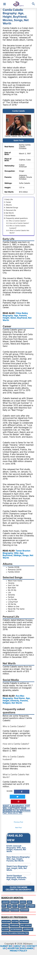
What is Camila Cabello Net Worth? (19, 232)
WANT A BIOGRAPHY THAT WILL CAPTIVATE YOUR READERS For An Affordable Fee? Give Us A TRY (17, 809)
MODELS (5, 925)
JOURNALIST (28, 929)
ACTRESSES (24, 921)
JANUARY (5, 902)
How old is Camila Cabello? (19, 223)
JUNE (9, 906)
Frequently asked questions (17, 218)
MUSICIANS (6, 921)
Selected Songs (12, 207)
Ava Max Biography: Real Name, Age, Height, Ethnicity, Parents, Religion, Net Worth (16, 699)
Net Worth (10, 213)
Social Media (10, 215)
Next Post (18, 827)
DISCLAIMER (26, 948)
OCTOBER (5, 910)
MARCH (23, 902)
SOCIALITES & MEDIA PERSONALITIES (15, 933)
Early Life (9, 199)
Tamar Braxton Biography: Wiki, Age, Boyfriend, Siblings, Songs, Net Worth (18, 554)
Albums (9, 205)
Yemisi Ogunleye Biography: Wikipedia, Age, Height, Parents (16, 877)
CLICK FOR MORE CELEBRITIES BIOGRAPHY (18, 888)
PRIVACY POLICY (18, 950)
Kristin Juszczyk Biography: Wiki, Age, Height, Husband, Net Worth (16, 848)
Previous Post (18, 822)
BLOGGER (5, 929)
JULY (14, 906)
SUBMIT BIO (6, 946)
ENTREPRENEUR (16, 929)
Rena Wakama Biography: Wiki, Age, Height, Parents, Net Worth (18, 859)
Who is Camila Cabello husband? (17, 227)
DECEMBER (24, 910)
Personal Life (11, 210)
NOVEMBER (15, 910)
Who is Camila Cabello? (17, 221)
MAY (3, 906)
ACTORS (15, 921)
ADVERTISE (13, 948)
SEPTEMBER (30, 906)
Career (8, 202)
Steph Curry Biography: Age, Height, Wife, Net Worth (17, 868)
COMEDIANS (14, 925)
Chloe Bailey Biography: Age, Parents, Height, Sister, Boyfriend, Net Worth (17, 316)
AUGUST (21, 906)
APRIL (29, 902)
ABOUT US (19, 946)
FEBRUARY (14, 902)
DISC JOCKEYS (26, 925)
